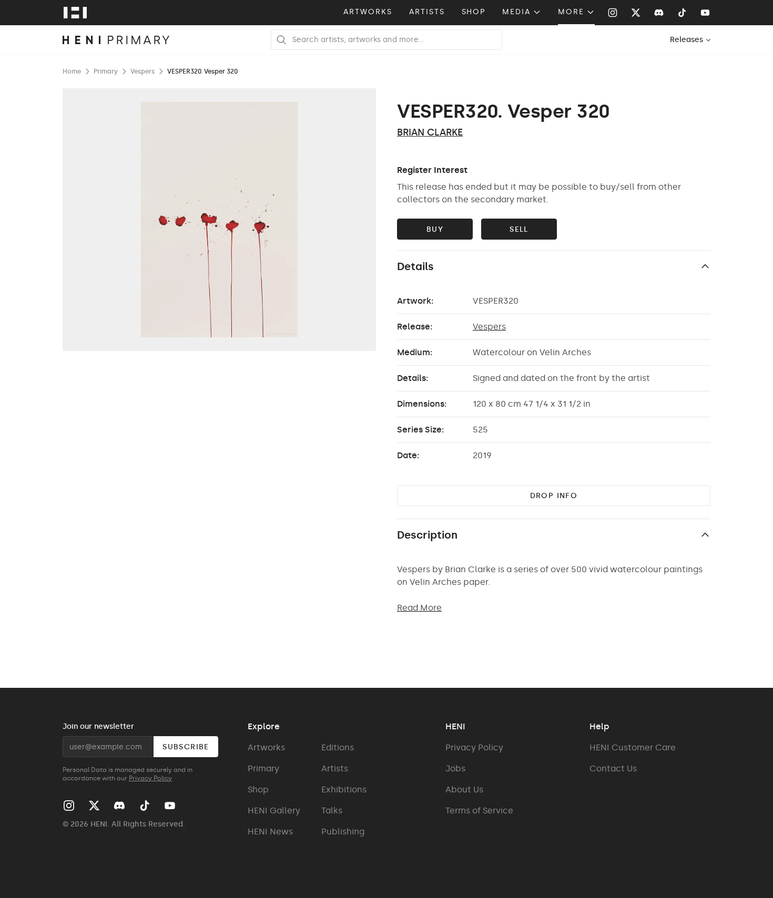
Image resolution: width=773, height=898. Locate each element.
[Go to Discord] (659, 12)
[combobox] (690, 39)
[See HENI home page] (75, 12)
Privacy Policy (150, 778)
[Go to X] (635, 12)
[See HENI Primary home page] (116, 40)
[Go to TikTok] (682, 12)
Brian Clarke (430, 132)
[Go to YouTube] (705, 12)
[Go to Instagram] (612, 12)
